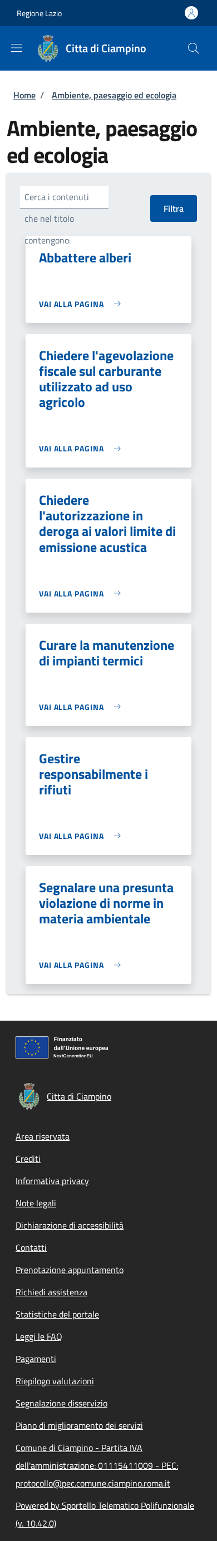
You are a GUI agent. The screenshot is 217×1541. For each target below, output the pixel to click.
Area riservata (43, 1136)
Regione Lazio (39, 13)
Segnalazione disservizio (61, 1403)
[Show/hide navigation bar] (17, 48)
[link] (82, 304)
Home (24, 95)
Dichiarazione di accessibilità (70, 1225)
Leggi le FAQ (39, 1336)
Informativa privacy (52, 1180)
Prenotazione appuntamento (70, 1269)
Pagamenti (36, 1358)
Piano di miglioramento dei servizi (79, 1425)
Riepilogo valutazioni (55, 1381)
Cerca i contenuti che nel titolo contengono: (56, 218)
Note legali (36, 1203)
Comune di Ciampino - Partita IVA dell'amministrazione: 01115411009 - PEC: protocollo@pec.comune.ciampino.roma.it (97, 1465)
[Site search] (193, 48)
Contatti (31, 1247)
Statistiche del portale (57, 1314)
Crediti (28, 1158)
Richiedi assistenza (51, 1292)
